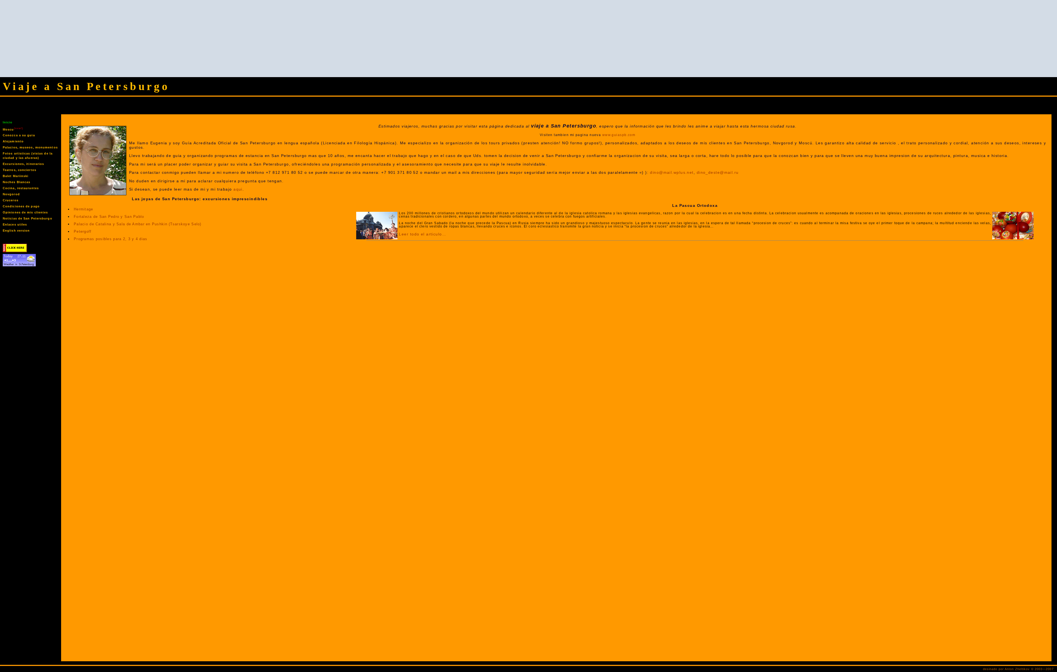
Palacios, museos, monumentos (30, 147)
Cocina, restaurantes (21, 188)
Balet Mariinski (16, 176)
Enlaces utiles (15, 224)
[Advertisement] (528, 38)
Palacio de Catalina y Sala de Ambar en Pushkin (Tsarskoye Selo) (137, 224)
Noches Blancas (16, 182)
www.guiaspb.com (619, 135)
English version (16, 230)
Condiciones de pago (21, 206)
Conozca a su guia (19, 135)
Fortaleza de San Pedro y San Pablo (109, 217)
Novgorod (11, 194)
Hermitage (83, 209)
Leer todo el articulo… (422, 234)
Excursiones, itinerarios (23, 164)
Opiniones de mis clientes (25, 212)
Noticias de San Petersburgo (27, 218)
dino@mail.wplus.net (671, 172)
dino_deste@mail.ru (718, 172)
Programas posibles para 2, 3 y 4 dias (110, 239)
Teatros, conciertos (19, 170)
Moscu (13, 129)
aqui (238, 189)
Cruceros (10, 200)
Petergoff (83, 231)
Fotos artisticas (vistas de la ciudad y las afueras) (28, 155)
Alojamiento (13, 141)
